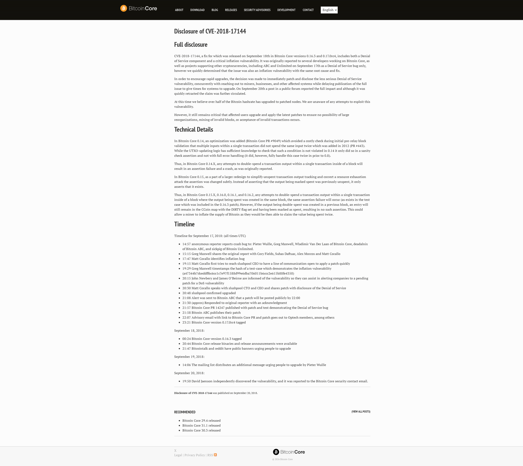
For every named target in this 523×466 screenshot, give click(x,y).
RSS (210, 455)
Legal (178, 455)
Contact (308, 10)
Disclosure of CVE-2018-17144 (210, 31)
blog (215, 10)
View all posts (361, 411)
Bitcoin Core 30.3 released (201, 430)
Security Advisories (257, 10)
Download (197, 10)
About (179, 10)
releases (231, 10)
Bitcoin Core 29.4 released (201, 420)
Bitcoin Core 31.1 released (201, 425)
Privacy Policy (194, 455)
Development (286, 10)
